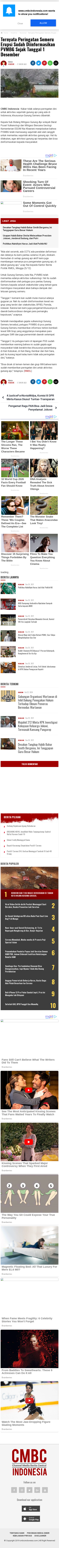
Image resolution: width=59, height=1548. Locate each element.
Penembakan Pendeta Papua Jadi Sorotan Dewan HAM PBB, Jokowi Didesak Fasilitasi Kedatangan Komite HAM (26, 954)
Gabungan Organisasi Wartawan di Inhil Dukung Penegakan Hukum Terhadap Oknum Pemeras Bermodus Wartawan (37, 702)
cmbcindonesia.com (29, 1540)
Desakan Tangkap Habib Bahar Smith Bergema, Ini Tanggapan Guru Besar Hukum (35, 748)
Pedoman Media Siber (38, 1533)
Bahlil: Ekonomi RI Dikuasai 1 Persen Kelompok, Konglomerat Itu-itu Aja (36, 652)
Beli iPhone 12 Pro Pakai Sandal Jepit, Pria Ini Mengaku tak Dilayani (25, 993)
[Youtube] (45, 1490)
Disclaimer (40, 1536)
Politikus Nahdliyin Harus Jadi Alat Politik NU (25, 244)
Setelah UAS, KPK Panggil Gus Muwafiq (21, 1004)
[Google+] (37, 1490)
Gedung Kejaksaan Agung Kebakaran (21, 826)
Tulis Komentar (29, 764)
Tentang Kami (17, 1533)
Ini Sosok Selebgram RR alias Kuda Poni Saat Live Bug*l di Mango (26, 917)
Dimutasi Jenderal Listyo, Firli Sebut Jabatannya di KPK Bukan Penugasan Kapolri (36, 668)
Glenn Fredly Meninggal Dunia (18, 840)
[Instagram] (22, 1490)
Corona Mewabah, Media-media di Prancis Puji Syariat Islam (25, 941)
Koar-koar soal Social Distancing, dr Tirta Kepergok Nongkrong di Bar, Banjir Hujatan (24, 929)
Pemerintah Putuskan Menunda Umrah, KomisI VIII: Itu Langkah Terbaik (36, 620)
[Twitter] (29, 1490)
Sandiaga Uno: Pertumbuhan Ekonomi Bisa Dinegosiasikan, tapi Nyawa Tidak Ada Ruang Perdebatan (24, 969)
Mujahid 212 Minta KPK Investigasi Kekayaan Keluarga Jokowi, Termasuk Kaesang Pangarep (37, 725)
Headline (11, 64)
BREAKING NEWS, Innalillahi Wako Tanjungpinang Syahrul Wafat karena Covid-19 (29, 833)
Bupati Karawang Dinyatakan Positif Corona (24, 845)
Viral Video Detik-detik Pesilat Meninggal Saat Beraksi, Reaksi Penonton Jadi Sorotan (25, 905)
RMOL (28, 371)
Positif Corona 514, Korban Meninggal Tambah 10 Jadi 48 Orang (29, 852)
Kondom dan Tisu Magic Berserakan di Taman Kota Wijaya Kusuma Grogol (32, 894)
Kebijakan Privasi (22, 1536)
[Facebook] (14, 1490)
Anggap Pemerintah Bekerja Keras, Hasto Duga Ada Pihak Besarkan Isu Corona (25, 982)
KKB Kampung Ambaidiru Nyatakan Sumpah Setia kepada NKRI (35, 604)
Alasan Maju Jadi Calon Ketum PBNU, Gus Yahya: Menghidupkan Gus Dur (36, 636)
